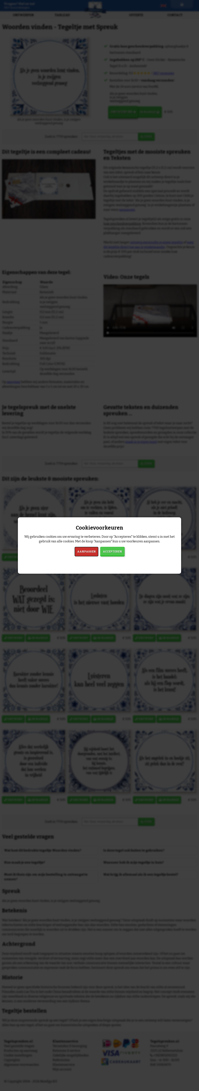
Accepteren (112, 551)
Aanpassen (86, 551)
